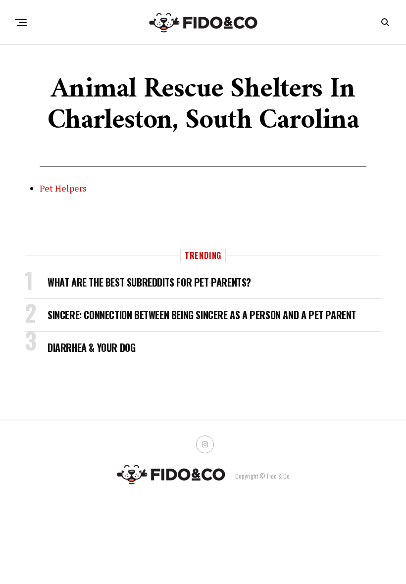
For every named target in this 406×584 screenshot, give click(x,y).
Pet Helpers (63, 188)
